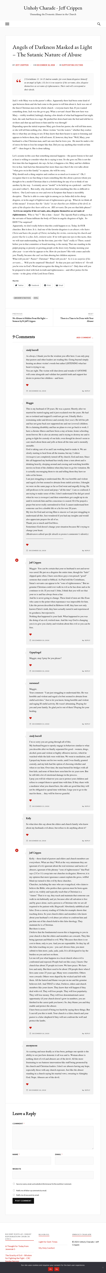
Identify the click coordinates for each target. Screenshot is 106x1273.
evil (36, 298)
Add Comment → (85, 338)
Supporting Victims (72, 65)
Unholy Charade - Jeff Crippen (53, 8)
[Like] (27, 385)
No (57, 1269)
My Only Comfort (47, 1248)
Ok (50, 1269)
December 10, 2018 (46, 65)
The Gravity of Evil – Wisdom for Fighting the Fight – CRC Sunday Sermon (18, 1258)
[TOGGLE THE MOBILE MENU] (7, 23)
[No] (102, 1267)
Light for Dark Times (48, 1241)
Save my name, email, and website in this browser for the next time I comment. (44, 1184)
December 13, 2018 (40, 724)
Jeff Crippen (22, 65)
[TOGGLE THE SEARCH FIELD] (99, 23)
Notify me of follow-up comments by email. (31, 1191)
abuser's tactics (22, 298)
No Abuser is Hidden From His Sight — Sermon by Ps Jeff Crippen (30, 319)
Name (16, 1154)
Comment (18, 1124)
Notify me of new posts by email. (27, 1195)
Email (58, 1154)
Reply (87, 391)
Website (17, 1169)
